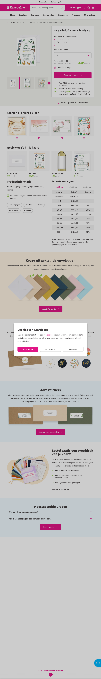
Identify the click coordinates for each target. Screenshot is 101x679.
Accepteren (28, 349)
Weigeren (73, 349)
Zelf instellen (50, 349)
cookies (50, 335)
